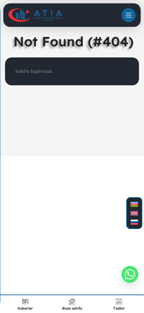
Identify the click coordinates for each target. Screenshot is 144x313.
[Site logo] (35, 15)
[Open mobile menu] (128, 15)
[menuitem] (134, 204)
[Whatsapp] (130, 274)
